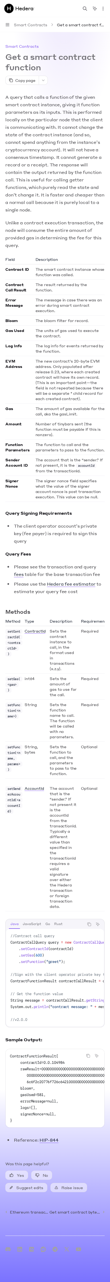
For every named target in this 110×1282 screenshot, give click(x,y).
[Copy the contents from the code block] (89, 924)
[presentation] (55, 978)
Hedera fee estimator (71, 584)
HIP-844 (49, 1140)
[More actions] (103, 8)
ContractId (35, 631)
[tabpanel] (55, 978)
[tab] (14, 924)
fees (18, 574)
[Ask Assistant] (97, 924)
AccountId (34, 788)
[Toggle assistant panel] (94, 8)
